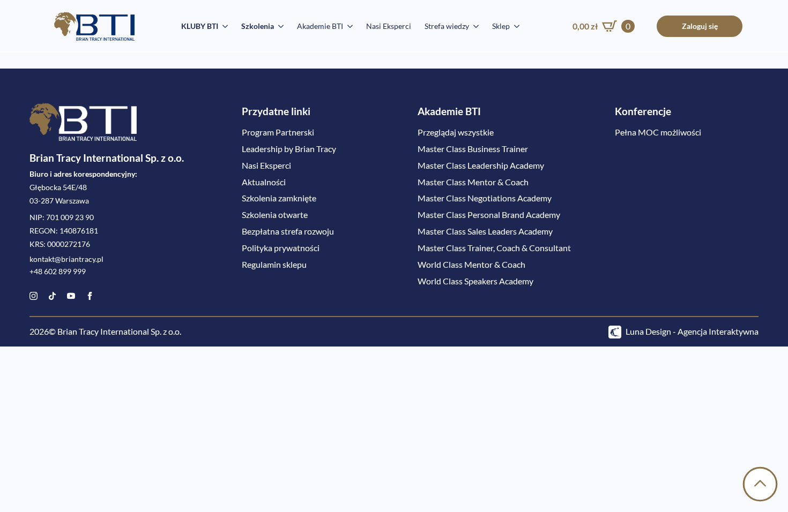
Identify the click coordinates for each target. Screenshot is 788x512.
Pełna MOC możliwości (658, 132)
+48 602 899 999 (57, 271)
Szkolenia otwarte (275, 214)
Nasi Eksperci (388, 26)
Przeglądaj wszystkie (456, 132)
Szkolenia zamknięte (279, 198)
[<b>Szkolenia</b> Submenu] (279, 26)
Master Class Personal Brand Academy (489, 214)
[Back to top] (760, 484)
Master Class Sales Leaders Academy (485, 231)
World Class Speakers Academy (475, 281)
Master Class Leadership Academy (481, 165)
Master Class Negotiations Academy (485, 198)
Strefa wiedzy (447, 26)
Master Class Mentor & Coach (473, 182)
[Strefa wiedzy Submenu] (474, 26)
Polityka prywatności (280, 248)
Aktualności (264, 182)
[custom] (52, 296)
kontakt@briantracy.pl (66, 259)
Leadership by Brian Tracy (289, 149)
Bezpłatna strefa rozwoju (288, 231)
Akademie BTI (320, 26)
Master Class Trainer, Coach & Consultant (494, 248)
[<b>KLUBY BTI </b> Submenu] (223, 26)
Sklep (501, 26)
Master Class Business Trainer (473, 149)
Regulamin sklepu (274, 264)
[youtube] (71, 296)
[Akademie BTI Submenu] (348, 26)
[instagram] (33, 296)
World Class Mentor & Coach (471, 264)
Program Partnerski (278, 132)
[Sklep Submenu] (514, 26)
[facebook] (90, 296)
